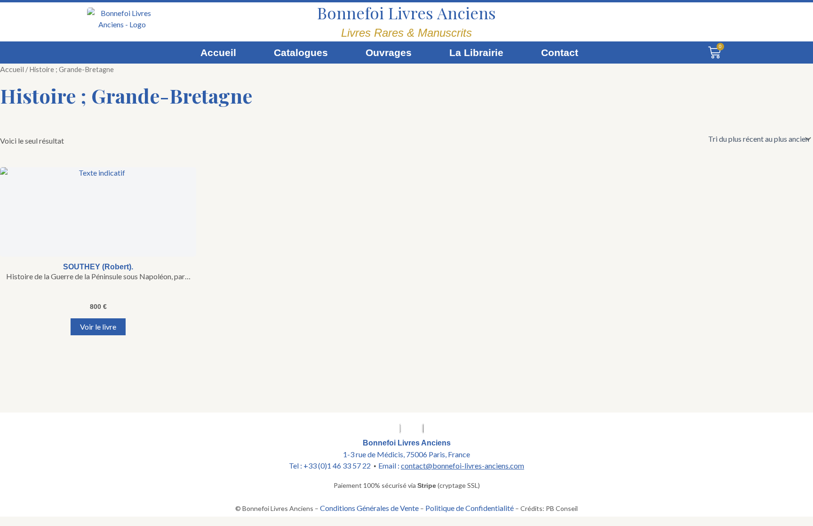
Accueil (218, 52)
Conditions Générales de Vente (369, 507)
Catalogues (301, 52)
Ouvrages (389, 52)
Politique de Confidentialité (469, 507)
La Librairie (476, 52)
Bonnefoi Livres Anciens (406, 13)
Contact (559, 52)
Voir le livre (98, 326)
